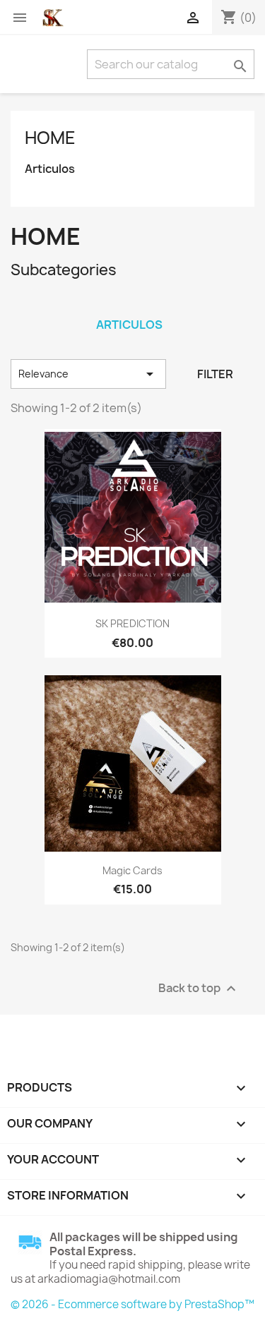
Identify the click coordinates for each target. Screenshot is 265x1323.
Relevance (88, 374)
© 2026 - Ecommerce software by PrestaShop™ (132, 1304)
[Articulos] (129, 306)
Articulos (50, 169)
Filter (215, 374)
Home (50, 138)
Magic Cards (132, 870)
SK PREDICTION (132, 623)
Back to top (199, 988)
